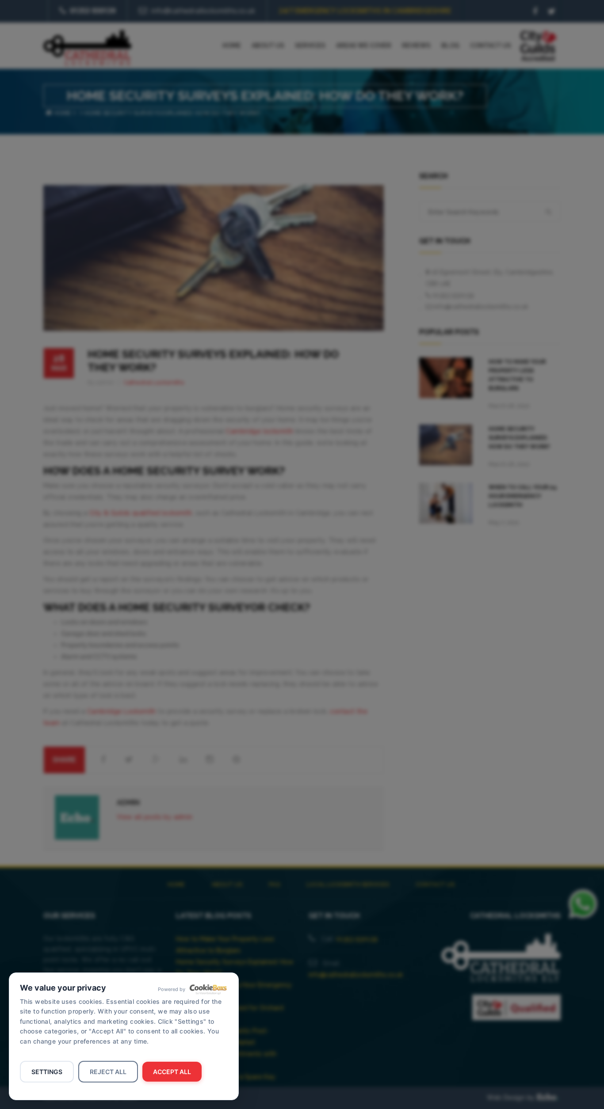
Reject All (108, 1071)
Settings (46, 1071)
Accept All (172, 1071)
